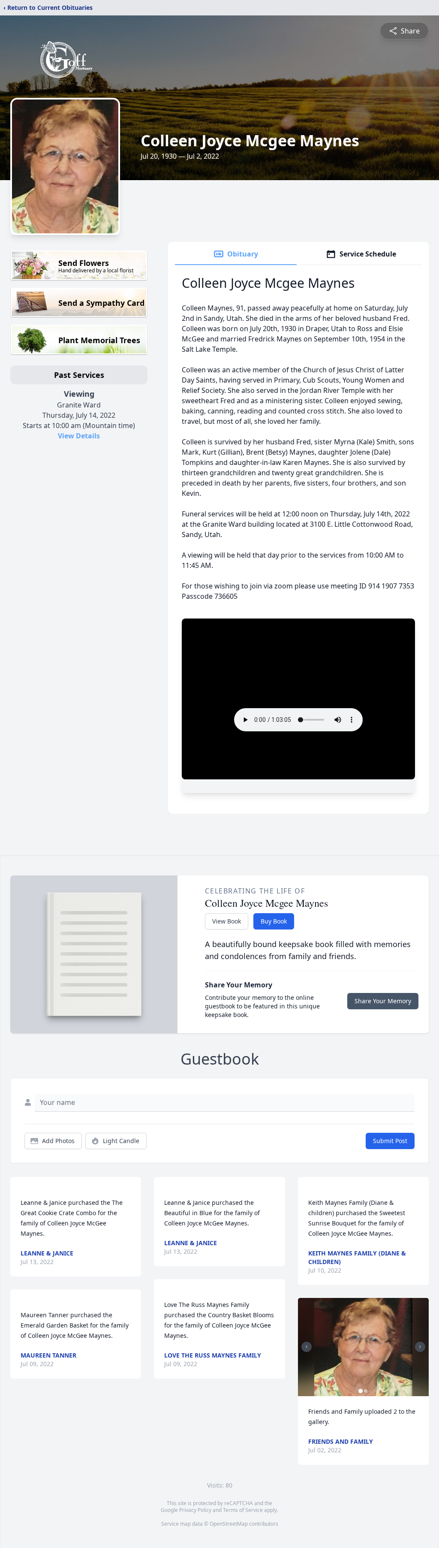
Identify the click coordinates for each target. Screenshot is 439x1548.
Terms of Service (243, 1510)
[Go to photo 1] (360, 1391)
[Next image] (420, 1347)
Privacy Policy (195, 1510)
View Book (226, 921)
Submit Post (390, 1141)
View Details (79, 436)
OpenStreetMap (229, 1523)
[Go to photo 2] (365, 1391)
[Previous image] (306, 1347)
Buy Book (274, 921)
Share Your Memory (383, 1001)
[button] (363, 1347)
